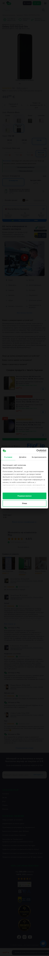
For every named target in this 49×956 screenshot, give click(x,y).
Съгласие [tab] (8, 457)
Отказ (24, 503)
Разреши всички (24, 496)
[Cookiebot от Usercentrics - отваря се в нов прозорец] (36, 450)
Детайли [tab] (22, 457)
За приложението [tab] (39, 457)
